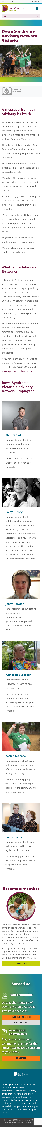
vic (5, 16)
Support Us (21, 964)
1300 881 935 (35, 1)
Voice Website (21, 1022)
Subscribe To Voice (21, 1017)
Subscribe (21, 1058)
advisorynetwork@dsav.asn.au (17, 371)
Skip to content (7, 1)
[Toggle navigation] (37, 8)
